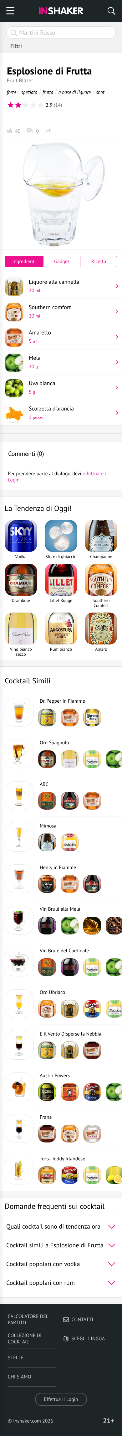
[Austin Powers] (19, 1086)
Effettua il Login (61, 1399)
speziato (29, 92)
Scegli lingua (88, 1339)
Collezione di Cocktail (25, 1338)
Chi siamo (19, 1377)
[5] (40, 105)
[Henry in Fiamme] (19, 878)
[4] (33, 105)
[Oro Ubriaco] (19, 1003)
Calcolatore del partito (28, 1319)
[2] (18, 105)
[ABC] (19, 795)
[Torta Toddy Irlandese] (19, 1170)
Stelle (16, 1358)
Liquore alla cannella (54, 286)
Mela (35, 362)
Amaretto (40, 336)
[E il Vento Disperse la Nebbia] (19, 1045)
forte (11, 92)
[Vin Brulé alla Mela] (19, 920)
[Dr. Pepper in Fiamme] (19, 712)
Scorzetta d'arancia (51, 412)
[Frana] (19, 1128)
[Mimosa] (19, 837)
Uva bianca (42, 387)
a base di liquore (74, 92)
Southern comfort (50, 311)
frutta (48, 92)
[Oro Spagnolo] (19, 754)
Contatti (82, 1319)
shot (100, 92)
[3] (25, 105)
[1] (10, 105)
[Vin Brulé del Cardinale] (19, 962)
